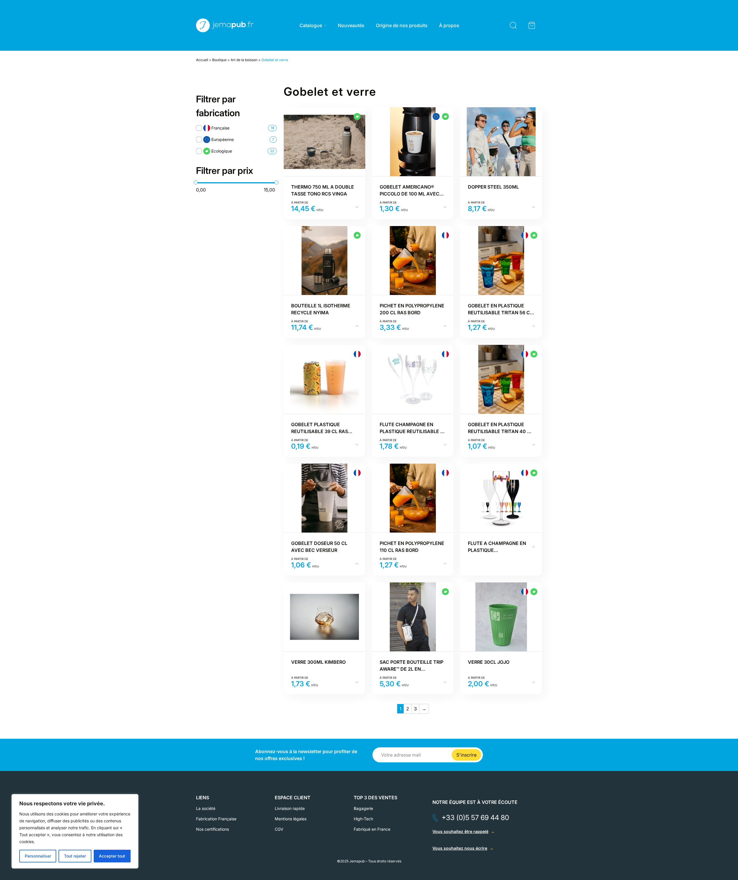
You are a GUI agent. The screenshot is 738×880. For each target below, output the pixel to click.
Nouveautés (351, 25)
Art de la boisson (244, 60)
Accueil (202, 60)
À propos (449, 25)
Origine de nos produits (402, 25)
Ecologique (221, 150)
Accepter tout (112, 855)
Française (220, 127)
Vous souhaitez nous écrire (459, 848)
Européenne (222, 139)
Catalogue (311, 25)
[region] (75, 831)
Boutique (219, 60)
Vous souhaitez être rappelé (460, 831)
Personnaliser (38, 855)
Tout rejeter (75, 855)
